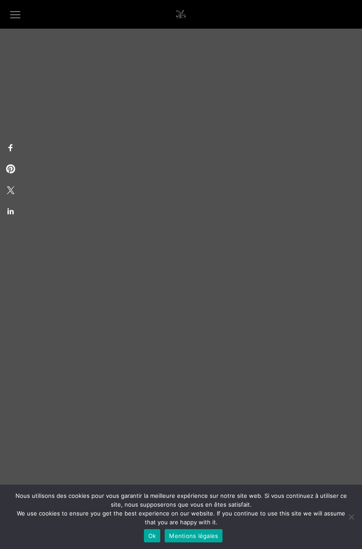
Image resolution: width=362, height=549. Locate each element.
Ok (152, 535)
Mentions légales (193, 535)
